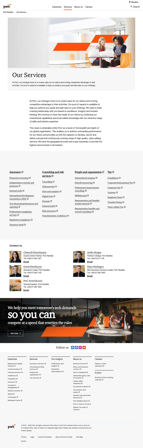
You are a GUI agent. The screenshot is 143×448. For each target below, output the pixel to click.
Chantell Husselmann (34, 252)
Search (136, 6)
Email (26, 262)
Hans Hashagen (95, 266)
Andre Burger (94, 252)
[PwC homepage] (7, 6)
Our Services (21, 12)
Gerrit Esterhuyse (32, 266)
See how (15, 333)
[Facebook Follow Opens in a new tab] (76, 347)
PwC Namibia (8, 12)
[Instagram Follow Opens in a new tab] (80, 347)
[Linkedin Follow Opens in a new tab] (72, 347)
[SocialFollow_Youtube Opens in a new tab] (84, 347)
